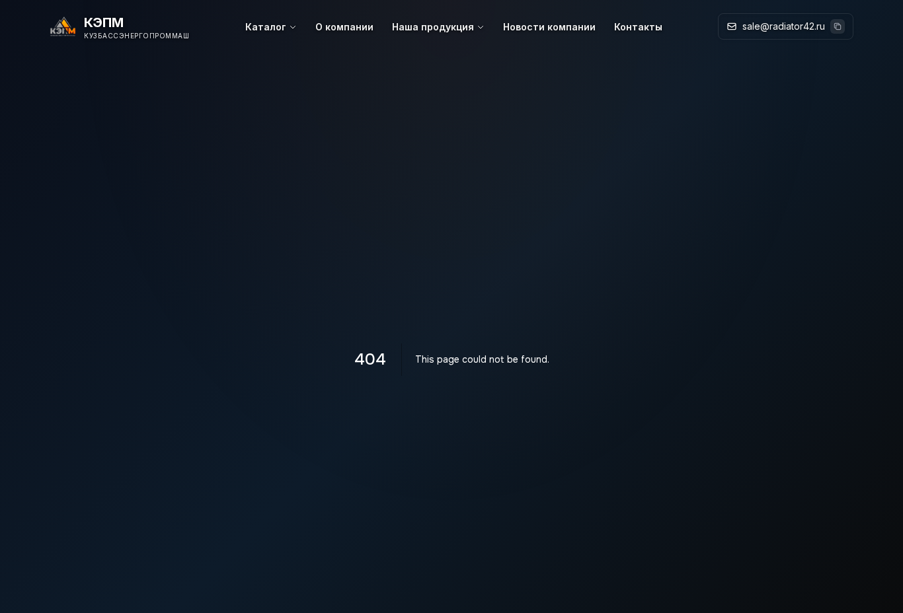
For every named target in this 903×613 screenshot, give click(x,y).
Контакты (638, 26)
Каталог (265, 26)
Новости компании (549, 26)
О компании (344, 26)
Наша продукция (433, 26)
